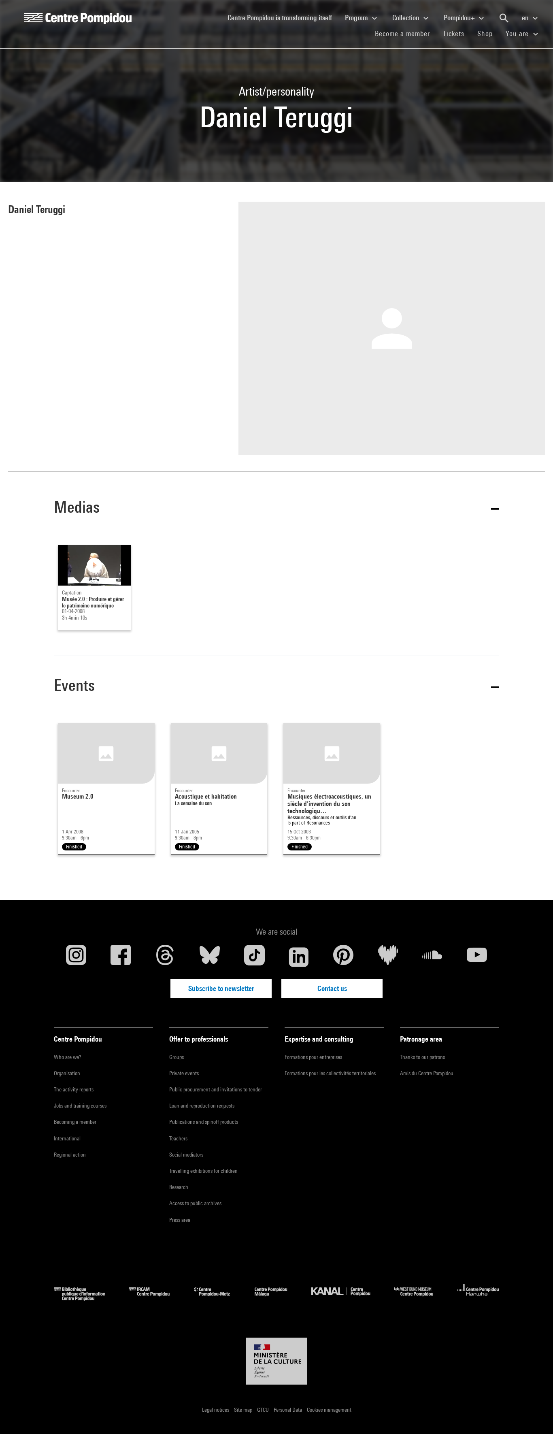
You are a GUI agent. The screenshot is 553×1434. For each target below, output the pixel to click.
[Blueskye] (209, 957)
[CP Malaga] (277, 1298)
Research (178, 1187)
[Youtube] (477, 957)
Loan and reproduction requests (201, 1105)
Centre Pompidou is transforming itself (283, 17)
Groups (176, 1057)
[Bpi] (85, 1298)
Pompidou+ (460, 17)
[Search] (504, 18)
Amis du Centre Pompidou (426, 1073)
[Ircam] (155, 1298)
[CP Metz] (218, 1298)
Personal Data (288, 1409)
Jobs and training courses (80, 1105)
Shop (488, 33)
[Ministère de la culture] (276, 1361)
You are (518, 33)
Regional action (70, 1154)
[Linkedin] (298, 957)
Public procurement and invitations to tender (215, 1089)
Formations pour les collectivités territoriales (330, 1073)
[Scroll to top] (534, 1415)
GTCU (263, 1409)
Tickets (453, 33)
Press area (179, 1220)
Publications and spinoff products (203, 1122)
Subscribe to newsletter (221, 988)
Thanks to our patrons (422, 1057)
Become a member (405, 33)
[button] (276, 508)
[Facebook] (120, 957)
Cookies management (329, 1409)
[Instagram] (76, 957)
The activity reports (74, 1089)
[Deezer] (388, 957)
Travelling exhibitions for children (203, 1171)
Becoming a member (75, 1122)
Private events (184, 1073)
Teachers (178, 1138)
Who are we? (67, 1057)
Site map (243, 1409)
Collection (406, 17)
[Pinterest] (343, 957)
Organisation (67, 1073)
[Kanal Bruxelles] (346, 1298)
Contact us (332, 988)
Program (357, 17)
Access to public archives (195, 1203)
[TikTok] (254, 957)
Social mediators (186, 1154)
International (67, 1138)
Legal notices (216, 1409)
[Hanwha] (478, 1298)
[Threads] (165, 957)
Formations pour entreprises (313, 1057)
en (526, 17)
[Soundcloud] (432, 957)
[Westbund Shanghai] (419, 1298)
